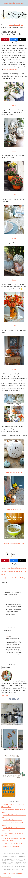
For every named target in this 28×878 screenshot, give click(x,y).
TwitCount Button (5, 877)
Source (14, 105)
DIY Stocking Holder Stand (11, 846)
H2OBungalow (14, 13)
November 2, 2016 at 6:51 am (12, 602)
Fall (6, 567)
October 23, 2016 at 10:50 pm (10, 627)
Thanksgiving (14, 567)
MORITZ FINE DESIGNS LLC (9, 873)
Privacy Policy (21, 873)
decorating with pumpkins (11, 568)
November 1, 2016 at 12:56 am (11, 590)
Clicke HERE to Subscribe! (14, 3)
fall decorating (19, 568)
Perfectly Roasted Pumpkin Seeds (14, 543)
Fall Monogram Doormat (14, 509)
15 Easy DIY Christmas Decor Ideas (13, 843)
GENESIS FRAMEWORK (15, 872)
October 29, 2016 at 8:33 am (12, 638)
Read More (4, 695)
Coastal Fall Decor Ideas (11, 69)
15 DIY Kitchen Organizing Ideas (12, 820)
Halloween (9, 567)
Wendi (7, 600)
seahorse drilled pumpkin (14, 472)
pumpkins (24, 568)
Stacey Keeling (7, 626)
